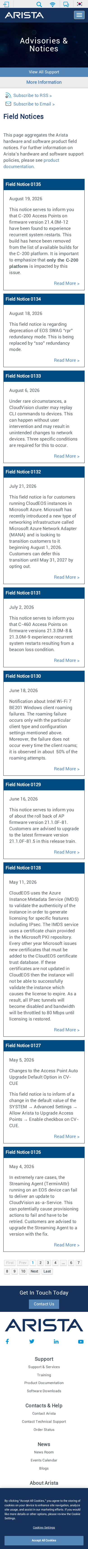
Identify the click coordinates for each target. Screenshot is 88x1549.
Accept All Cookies (44, 1540)
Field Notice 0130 (23, 676)
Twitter (32, 1341)
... (63, 1263)
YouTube (80, 1341)
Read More (65, 283)
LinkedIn (56, 1341)
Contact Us (44, 1304)
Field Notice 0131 (23, 593)
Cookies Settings (44, 1527)
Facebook (7, 1341)
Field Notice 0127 (23, 1045)
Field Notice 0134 (23, 299)
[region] (44, 1518)
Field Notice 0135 (23, 184)
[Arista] (24, 15)
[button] (40, 4)
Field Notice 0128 (23, 868)
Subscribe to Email (32, 104)
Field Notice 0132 (23, 472)
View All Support (44, 72)
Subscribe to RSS (30, 95)
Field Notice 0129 (23, 784)
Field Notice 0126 (23, 1152)
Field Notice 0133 (23, 376)
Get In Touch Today (44, 1293)
